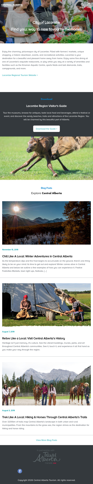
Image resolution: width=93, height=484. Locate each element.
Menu (89, 7)
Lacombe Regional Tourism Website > (20, 75)
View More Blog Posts (46, 440)
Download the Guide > (46, 128)
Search (82, 7)
